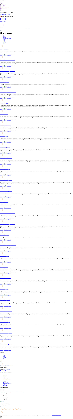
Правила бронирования (7, 383)
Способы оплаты (6, 382)
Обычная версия (4, 8)
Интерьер (4, 355)
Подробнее (9, 55)
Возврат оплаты (5, 385)
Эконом (4, 36)
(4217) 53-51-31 (3, 19)
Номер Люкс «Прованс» (6, 158)
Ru (3, 24)
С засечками (7, 7)
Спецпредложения (15, 28)
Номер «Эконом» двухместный (7, 60)
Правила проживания (6, 379)
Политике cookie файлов (56, 415)
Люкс (4, 43)
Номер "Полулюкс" (5, 147)
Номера (27, 28)
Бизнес (4, 40)
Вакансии (4, 378)
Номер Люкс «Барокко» (6, 191)
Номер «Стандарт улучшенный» (8, 92)
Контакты (4, 381)
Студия (4, 41)
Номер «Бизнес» (4, 114)
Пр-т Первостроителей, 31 (5, 14)
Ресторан (37, 28)
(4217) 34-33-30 (3, 18)
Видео (4, 358)
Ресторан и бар (5, 377)
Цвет (5, 5)
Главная (3, 28)
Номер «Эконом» (4, 49)
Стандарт (4, 37)
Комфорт (4, 39)
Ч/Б (3, 5)
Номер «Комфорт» (4, 103)
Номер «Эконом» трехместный (7, 71)
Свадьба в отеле (49, 28)
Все (3, 35)
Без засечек (2, 7)
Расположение (5, 375)
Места (4, 356)
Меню (1, 26)
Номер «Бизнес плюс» (5, 125)
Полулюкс (4, 42)
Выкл (1, 5)
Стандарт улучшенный (7, 38)
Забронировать (3, 21)
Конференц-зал (62, 28)
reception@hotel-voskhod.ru (8, 365)
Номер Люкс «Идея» (5, 169)
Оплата (4, 384)
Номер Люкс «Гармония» (6, 180)
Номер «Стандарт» (4, 82)
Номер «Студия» (4, 136)
